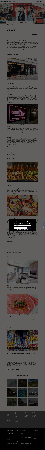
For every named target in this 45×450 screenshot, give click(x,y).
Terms (23, 229)
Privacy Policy (26, 229)
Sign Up (29, 227)
